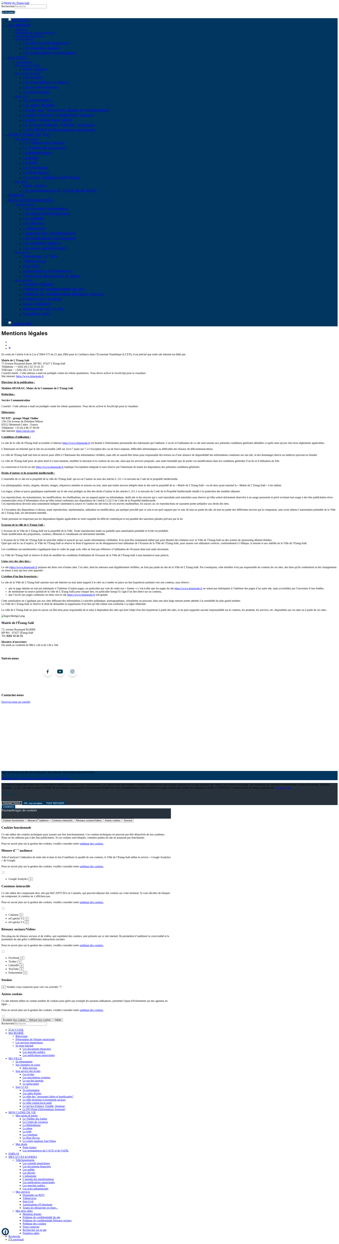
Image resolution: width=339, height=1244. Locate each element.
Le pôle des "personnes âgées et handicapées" (66, 110)
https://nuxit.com (25, 430)
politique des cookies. (92, 843)
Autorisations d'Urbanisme (47, 271)
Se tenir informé (24, 39)
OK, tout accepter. (33, 803)
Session (128, 820)
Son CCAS (22, 96)
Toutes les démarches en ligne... (53, 276)
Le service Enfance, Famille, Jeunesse (58, 125)
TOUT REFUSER (55, 803)
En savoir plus (284, 787)
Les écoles (33, 77)
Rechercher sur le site (43, 309)
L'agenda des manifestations (49, 233)
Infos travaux (35, 69)
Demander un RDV (40, 256)
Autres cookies (112, 820)
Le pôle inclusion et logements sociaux (58, 115)
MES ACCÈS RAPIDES (30, 200)
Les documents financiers (46, 43)
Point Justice (34, 185)
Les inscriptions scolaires (46, 82)
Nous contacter (37, 304)
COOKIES (8, 807)
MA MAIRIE (19, 25)
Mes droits (21, 181)
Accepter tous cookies (14, 1020)
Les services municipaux (29, 35)
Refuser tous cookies (40, 1020)
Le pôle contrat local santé (47, 120)
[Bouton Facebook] (5, 1231)
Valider (58, 1020)
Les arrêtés (33, 218)
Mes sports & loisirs (27, 138)
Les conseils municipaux (45, 208)
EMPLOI (16, 195)
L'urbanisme (34, 228)
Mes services (23, 252)
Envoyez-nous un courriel (15, 701)
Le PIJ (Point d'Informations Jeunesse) (59, 130)
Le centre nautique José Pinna (51, 177)
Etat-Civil (31, 266)
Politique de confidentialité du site (54, 289)
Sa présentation (24, 62)
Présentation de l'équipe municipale (35, 32)
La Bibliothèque (37, 153)
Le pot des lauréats (40, 87)
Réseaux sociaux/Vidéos (89, 820)
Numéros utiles (36, 314)
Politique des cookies (42, 299)
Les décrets (33, 223)
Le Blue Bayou (36, 172)
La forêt (30, 162)
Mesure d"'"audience (38, 820)
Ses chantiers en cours (28, 65)
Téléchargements (25, 204)
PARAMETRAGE (11, 803)
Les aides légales (39, 105)
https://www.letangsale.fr (30, 376)
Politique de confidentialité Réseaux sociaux (63, 294)
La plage (30, 158)
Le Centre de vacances (44, 148)
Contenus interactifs (62, 820)
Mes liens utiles (24, 280)
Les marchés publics (42, 48)
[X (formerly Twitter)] (9, 348)
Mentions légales (38, 284)
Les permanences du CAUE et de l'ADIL (60, 190)
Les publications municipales (49, 53)
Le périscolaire (36, 92)
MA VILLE (17, 58)
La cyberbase (35, 167)
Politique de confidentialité (37, 778)
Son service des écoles (28, 73)
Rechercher (7, 6)
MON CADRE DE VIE (28, 135)
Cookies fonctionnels (13, 820)
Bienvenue (22, 29)
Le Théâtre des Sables (44, 143)
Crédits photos (62, 778)
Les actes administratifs (45, 248)
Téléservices (34, 261)
